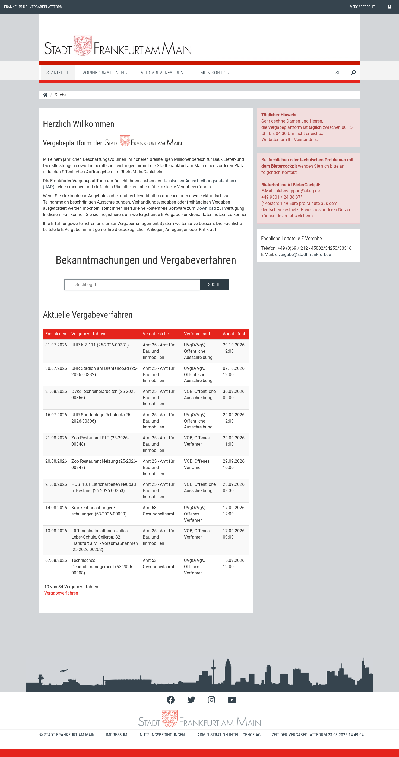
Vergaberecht (362, 7)
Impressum (116, 734)
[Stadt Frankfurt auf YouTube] (232, 700)
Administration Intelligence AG (229, 734)
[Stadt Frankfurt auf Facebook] (170, 700)
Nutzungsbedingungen (162, 734)
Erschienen (55, 333)
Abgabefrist (234, 333)
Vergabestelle (156, 333)
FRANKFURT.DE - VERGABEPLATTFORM (33, 7)
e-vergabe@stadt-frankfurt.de (303, 254)
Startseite (57, 73)
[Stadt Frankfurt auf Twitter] (191, 700)
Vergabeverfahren (88, 333)
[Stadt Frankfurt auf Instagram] (211, 700)
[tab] (58, 72)
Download (206, 208)
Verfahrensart (197, 333)
